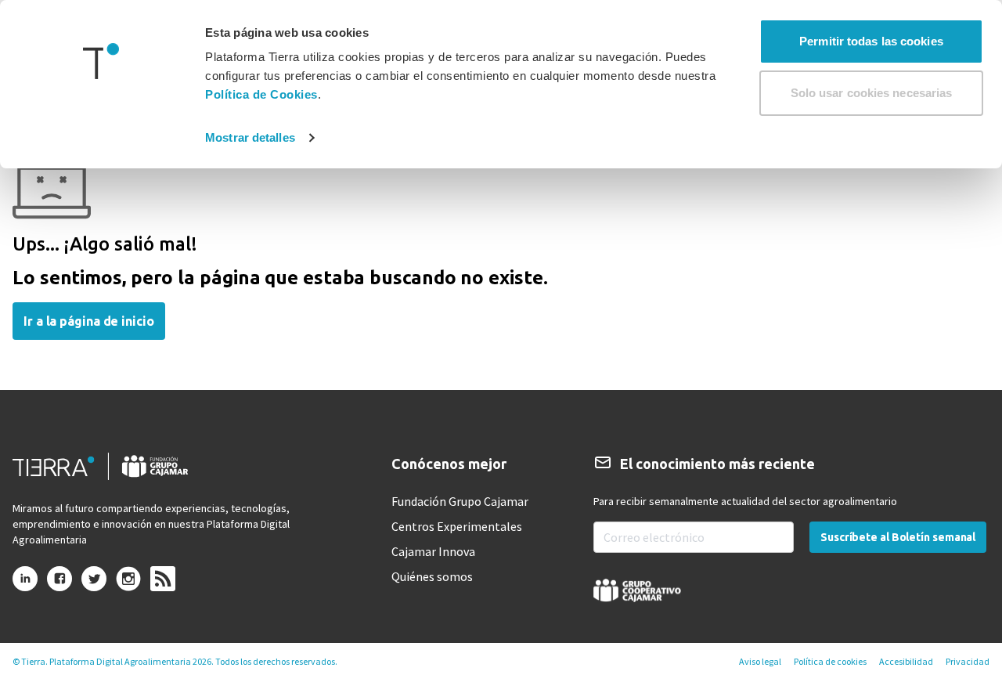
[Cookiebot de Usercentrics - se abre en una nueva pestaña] (101, 138)
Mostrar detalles (250, 137)
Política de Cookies (261, 94)
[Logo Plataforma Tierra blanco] (109, 466)
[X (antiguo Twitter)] (93, 585)
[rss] (162, 579)
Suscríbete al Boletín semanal (897, 537)
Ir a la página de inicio (88, 321)
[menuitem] (459, 501)
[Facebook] (59, 585)
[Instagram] (128, 585)
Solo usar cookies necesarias (872, 92)
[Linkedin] (25, 585)
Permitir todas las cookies (871, 41)
